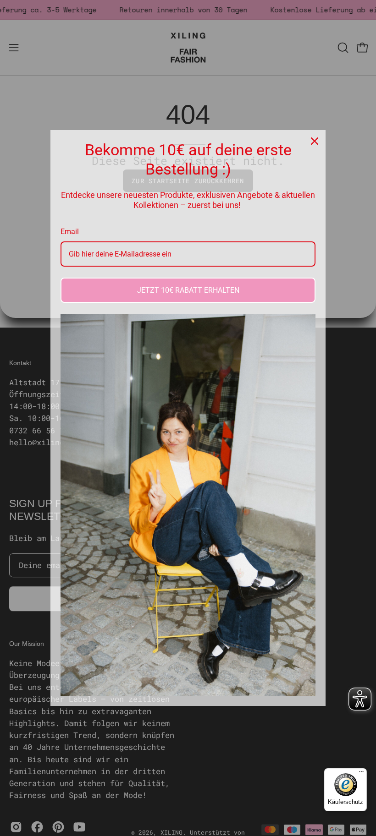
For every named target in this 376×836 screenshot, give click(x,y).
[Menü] (361, 773)
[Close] (315, 141)
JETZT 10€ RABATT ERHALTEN (188, 290)
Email (70, 231)
